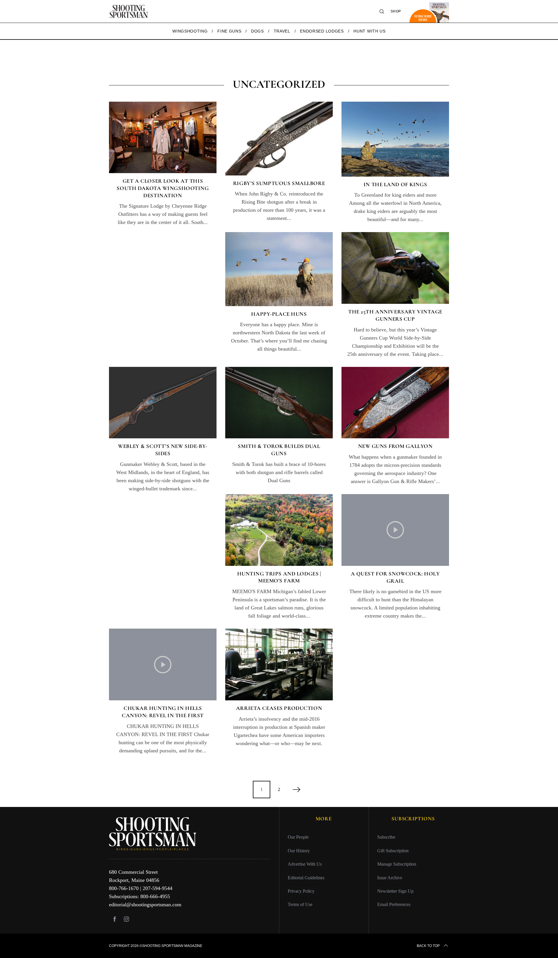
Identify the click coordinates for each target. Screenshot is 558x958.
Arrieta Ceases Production (279, 708)
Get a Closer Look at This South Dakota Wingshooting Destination (163, 187)
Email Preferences (393, 904)
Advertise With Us (305, 864)
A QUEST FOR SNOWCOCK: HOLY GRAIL (395, 577)
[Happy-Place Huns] (279, 269)
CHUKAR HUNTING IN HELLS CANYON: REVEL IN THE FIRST (163, 712)
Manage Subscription (396, 864)
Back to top (428, 946)
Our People (298, 837)
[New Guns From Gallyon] (395, 403)
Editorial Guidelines (306, 877)
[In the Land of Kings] (395, 139)
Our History (299, 850)
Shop (396, 11)
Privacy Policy (301, 891)
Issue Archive (389, 877)
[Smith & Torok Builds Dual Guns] (279, 403)
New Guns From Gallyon (395, 446)
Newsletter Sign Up (395, 891)
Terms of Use (300, 904)
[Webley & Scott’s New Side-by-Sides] (163, 403)
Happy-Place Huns (279, 314)
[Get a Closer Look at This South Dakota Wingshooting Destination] (163, 137)
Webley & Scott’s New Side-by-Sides (163, 450)
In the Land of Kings (395, 184)
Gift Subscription (393, 850)
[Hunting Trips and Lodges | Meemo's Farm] (279, 530)
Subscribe (386, 837)
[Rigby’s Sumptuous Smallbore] (279, 138)
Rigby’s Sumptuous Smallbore (279, 183)
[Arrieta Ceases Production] (279, 664)
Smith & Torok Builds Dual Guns (279, 450)
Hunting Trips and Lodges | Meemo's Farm (279, 577)
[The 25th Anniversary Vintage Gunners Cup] (395, 268)
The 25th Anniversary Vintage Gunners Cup (395, 315)
